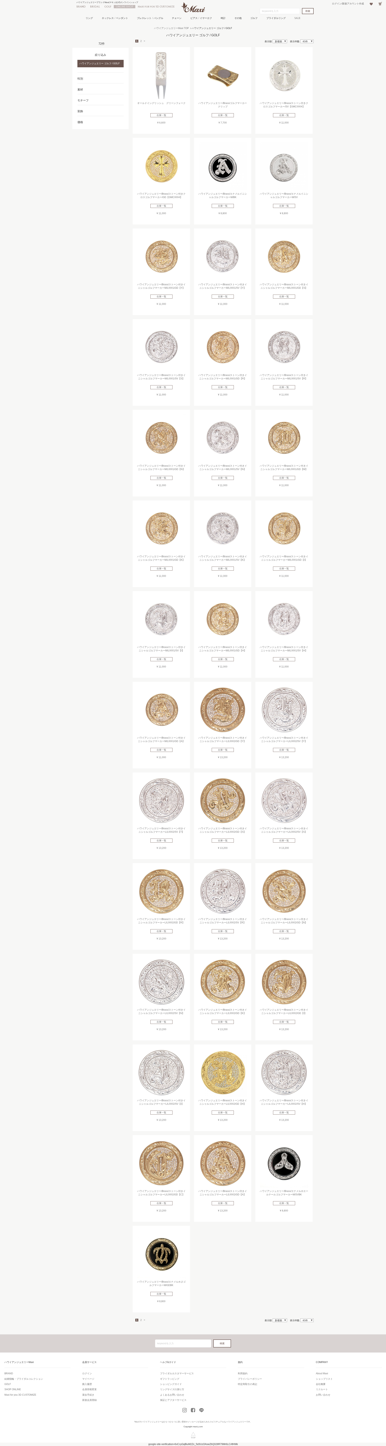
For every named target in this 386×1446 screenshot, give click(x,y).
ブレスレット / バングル (150, 18)
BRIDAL (95, 6)
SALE (297, 18)
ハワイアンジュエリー (152, 1422)
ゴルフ (254, 18)
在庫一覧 (161, 115)
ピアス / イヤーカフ (201, 18)
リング (89, 18)
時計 (223, 18)
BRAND (81, 6)
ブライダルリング (276, 18)
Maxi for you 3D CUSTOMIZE (156, 6)
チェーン (177, 18)
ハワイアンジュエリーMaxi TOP (171, 28)
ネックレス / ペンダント (115, 18)
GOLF (107, 6)
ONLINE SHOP (124, 6)
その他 (238, 18)
